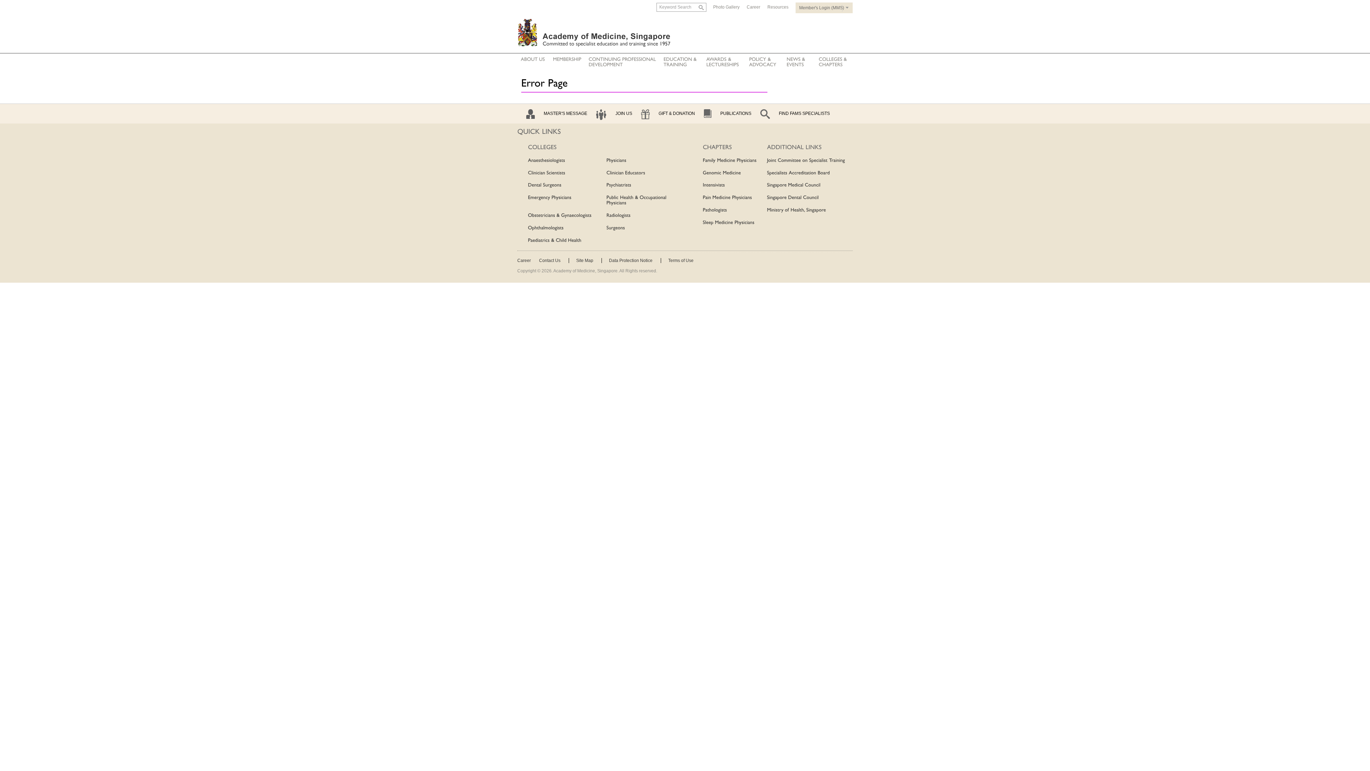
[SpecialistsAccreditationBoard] (798, 173)
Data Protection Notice (631, 260)
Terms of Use (681, 260)
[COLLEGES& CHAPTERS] (833, 62)
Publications (735, 113)
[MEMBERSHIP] (567, 59)
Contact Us (549, 260)
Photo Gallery (726, 7)
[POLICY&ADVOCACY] (762, 62)
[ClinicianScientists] (546, 173)
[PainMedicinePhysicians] (727, 197)
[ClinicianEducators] (626, 173)
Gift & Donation (677, 113)
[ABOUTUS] (533, 59)
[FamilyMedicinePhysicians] (730, 160)
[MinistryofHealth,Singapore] (796, 210)
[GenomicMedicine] (722, 173)
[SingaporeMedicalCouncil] (794, 185)
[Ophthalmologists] (546, 228)
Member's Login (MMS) (821, 7)
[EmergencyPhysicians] (550, 197)
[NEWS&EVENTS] (797, 62)
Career (753, 7)
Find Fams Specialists (804, 113)
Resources (777, 7)
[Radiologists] (619, 215)
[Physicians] (616, 160)
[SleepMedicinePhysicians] (729, 222)
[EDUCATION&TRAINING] (681, 62)
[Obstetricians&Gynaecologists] (560, 215)
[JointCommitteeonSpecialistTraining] (806, 160)
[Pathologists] (715, 210)
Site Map (584, 260)
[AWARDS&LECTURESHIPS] (722, 62)
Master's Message (565, 113)
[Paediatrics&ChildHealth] (555, 240)
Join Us (623, 113)
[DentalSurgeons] (545, 185)
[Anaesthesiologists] (546, 160)
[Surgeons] (616, 228)
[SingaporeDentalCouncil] (793, 197)
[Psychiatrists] (619, 185)
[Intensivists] (714, 185)
